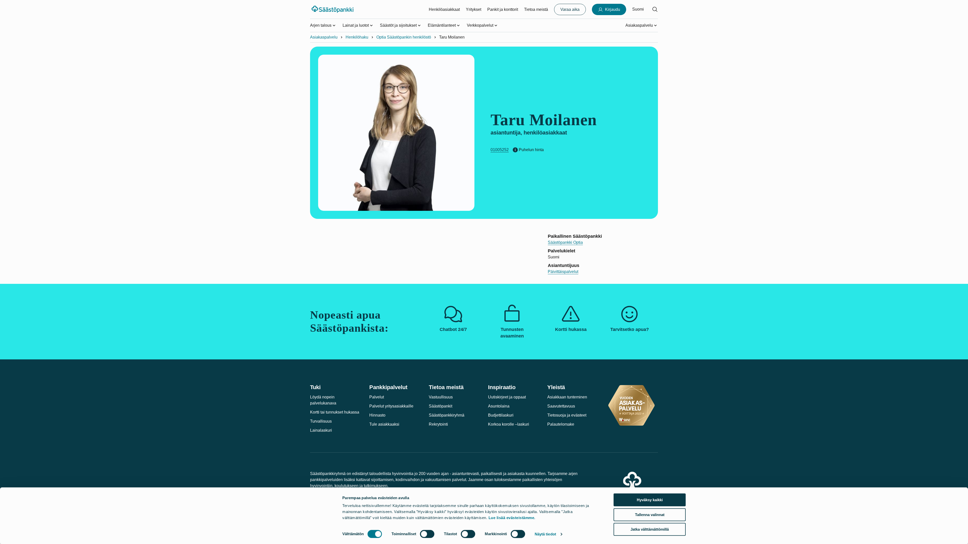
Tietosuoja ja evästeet (566, 415)
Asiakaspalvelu (324, 37)
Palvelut (376, 397)
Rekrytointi (438, 424)
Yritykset (473, 9)
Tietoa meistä (536, 9)
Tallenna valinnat (649, 515)
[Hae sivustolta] (655, 9)
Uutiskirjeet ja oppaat (507, 397)
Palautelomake (560, 424)
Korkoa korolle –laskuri (508, 424)
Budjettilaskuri (500, 415)
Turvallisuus (321, 421)
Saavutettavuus (561, 406)
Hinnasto (377, 415)
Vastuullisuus (441, 397)
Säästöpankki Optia (565, 242)
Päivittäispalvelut (563, 271)
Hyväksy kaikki (650, 500)
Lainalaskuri (321, 430)
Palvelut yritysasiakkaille (391, 406)
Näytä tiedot (545, 534)
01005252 (500, 150)
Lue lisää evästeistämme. (512, 518)
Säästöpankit (440, 406)
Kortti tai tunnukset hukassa (334, 412)
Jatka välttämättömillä (649, 529)
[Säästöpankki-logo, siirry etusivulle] (333, 9)
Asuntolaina (498, 406)
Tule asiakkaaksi (384, 424)
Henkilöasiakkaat (444, 9)
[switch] (427, 534)
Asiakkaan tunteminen (567, 397)
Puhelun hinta (531, 150)
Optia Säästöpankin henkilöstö (403, 37)
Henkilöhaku (357, 37)
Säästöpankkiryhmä (446, 415)
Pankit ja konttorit (502, 9)
